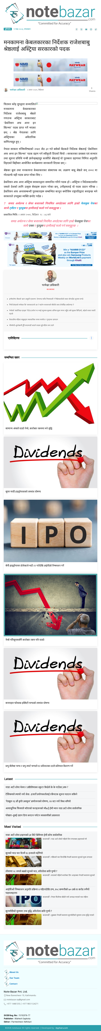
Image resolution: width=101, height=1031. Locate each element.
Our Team (14, 978)
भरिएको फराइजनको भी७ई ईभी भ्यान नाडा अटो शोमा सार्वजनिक (44, 808)
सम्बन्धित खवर (11, 357)
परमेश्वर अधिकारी (50, 285)
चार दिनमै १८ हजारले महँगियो (24, 853)
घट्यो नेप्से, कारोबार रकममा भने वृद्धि (29, 428)
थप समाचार (50, 289)
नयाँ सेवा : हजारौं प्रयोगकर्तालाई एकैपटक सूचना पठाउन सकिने (41, 794)
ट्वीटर (12, 208)
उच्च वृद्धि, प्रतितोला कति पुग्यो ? (29, 911)
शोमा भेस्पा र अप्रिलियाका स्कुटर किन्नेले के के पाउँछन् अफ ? (37, 787)
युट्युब (22, 208)
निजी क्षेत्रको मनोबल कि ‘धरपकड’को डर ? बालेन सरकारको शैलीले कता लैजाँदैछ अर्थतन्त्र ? (41, 304)
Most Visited (12, 827)
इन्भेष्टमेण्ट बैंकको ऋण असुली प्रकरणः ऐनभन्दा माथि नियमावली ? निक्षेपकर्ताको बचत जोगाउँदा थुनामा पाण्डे (46, 299)
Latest (8, 779)
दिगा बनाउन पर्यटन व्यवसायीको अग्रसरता (33, 815)
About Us (13, 972)
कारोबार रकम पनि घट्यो (25, 640)
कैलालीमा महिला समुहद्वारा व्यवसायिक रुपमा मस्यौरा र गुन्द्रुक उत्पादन (33, 319)
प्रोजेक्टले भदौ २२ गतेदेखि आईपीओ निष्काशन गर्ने (35, 566)
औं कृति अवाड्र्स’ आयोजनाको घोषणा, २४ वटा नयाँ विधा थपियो (38, 801)
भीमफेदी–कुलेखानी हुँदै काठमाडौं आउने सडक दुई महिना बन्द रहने (31, 325)
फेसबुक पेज (87, 203)
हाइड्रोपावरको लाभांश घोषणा (23, 492)
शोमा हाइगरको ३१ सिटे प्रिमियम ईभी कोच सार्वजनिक (34, 835)
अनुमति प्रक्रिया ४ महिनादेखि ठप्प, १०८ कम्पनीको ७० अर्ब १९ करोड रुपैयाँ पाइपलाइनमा (47, 891)
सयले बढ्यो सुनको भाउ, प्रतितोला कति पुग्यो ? (31, 871)
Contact (13, 984)
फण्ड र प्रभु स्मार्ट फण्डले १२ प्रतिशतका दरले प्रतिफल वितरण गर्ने (39, 766)
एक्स (31, 226)
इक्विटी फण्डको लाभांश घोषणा (27, 703)
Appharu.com (62, 1028)
